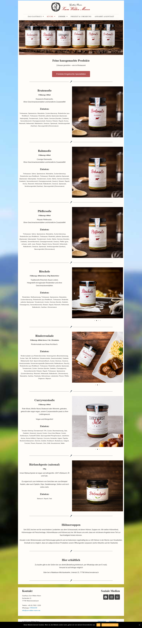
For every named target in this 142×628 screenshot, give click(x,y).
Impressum (112, 621)
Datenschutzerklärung (109, 625)
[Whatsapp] (117, 597)
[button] (71, 74)
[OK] (139, 625)
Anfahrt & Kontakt (104, 16)
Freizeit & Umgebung (81, 16)
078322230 (33, 608)
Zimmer (61, 16)
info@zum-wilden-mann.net (31, 610)
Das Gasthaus (35, 16)
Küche (50, 16)
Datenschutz (102, 621)
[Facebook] (105, 597)
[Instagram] (111, 597)
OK (98, 625)
